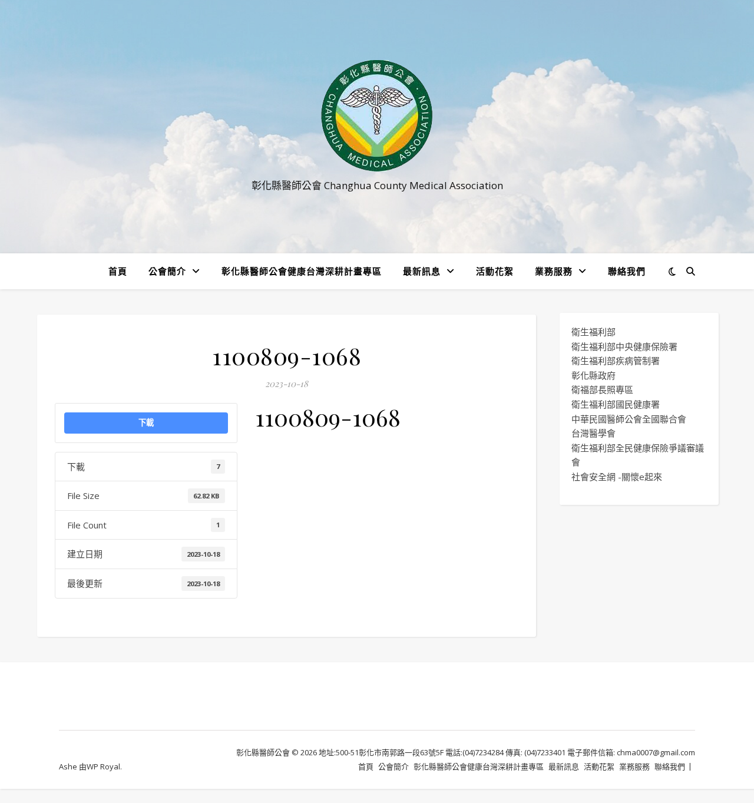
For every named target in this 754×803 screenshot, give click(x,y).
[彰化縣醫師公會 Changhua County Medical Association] (377, 115)
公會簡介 (167, 271)
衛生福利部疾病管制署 (615, 360)
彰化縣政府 (593, 375)
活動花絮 (495, 271)
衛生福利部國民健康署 (615, 404)
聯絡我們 (627, 271)
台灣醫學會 (593, 433)
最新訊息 (422, 271)
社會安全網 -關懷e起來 (616, 477)
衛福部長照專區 (602, 389)
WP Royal (103, 766)
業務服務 (554, 271)
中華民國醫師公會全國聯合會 (628, 419)
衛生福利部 (593, 332)
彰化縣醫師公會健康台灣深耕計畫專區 (301, 271)
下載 (146, 422)
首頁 (117, 271)
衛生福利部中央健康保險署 (624, 346)
